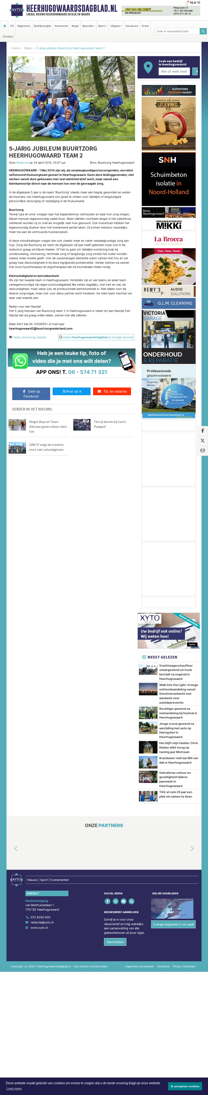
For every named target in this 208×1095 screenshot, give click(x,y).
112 (12, 25)
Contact (8, 36)
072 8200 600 (40, 917)
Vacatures (131, 25)
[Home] (4, 26)
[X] (116, 901)
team (16, 337)
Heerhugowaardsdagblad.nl (71, 8)
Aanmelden (115, 942)
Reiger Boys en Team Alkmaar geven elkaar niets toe (48, 426)
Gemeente (61, 25)
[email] (202, 451)
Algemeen (23, 25)
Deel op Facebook (32, 393)
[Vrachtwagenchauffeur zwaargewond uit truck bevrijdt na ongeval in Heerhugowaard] (148, 669)
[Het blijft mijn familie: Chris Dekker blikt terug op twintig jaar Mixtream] (148, 747)
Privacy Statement (184, 966)
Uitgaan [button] (115, 25)
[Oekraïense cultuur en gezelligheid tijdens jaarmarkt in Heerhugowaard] (148, 777)
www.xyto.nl (39, 927)
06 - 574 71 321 (87, 372)
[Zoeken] (203, 31)
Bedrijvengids (42, 25)
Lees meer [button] (14, 1088)
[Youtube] (124, 901)
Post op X (73, 391)
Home (15, 48)
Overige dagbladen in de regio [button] (173, 924)
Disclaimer (163, 966)
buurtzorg (28, 337)
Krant (145, 25)
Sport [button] (101, 25)
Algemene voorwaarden (139, 966)
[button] (11, 848)
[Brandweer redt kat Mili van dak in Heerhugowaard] (148, 762)
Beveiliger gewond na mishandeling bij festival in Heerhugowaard (178, 713)
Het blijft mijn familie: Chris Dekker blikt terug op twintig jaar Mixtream (178, 747)
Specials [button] (87, 25)
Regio (75, 25)
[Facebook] (108, 901)
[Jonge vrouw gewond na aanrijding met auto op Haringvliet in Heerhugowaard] (148, 728)
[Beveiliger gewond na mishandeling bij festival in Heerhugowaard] (148, 712)
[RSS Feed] (132, 901)
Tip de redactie (115, 391)
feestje (41, 337)
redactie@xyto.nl (42, 922)
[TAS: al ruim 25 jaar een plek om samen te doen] (148, 796)
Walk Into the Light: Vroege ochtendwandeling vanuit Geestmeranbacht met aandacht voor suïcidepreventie (178, 693)
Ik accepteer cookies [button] (185, 1086)
